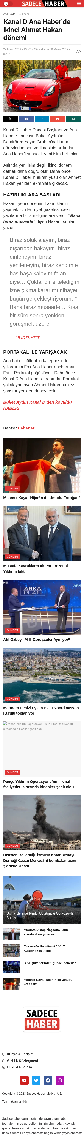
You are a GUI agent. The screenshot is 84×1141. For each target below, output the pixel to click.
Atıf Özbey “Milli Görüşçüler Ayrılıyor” (36, 639)
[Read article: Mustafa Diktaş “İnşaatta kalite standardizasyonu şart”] (11, 934)
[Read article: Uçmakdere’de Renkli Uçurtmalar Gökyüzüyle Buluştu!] (42, 904)
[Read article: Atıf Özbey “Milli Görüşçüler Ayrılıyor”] (42, 607)
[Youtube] (24, 1080)
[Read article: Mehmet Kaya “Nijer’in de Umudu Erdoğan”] (42, 465)
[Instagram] (60, 1080)
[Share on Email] (57, 119)
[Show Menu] (79, 3)
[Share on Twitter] (10, 119)
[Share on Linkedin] (42, 119)
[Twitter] (36, 1080)
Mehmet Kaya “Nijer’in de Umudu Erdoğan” (41, 498)
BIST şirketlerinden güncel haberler (50, 963)
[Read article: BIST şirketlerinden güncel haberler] (11, 967)
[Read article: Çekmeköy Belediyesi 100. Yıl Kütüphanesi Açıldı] (11, 950)
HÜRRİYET (27, 338)
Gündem (24, 13)
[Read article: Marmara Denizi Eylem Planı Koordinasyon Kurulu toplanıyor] (42, 675)
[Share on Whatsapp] (73, 119)
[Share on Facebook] (26, 119)
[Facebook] (48, 1080)
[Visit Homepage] (44, 4)
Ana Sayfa (9, 13)
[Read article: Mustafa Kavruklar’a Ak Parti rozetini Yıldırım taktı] (42, 533)
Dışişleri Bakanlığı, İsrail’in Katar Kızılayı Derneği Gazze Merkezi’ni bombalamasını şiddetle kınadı (39, 860)
